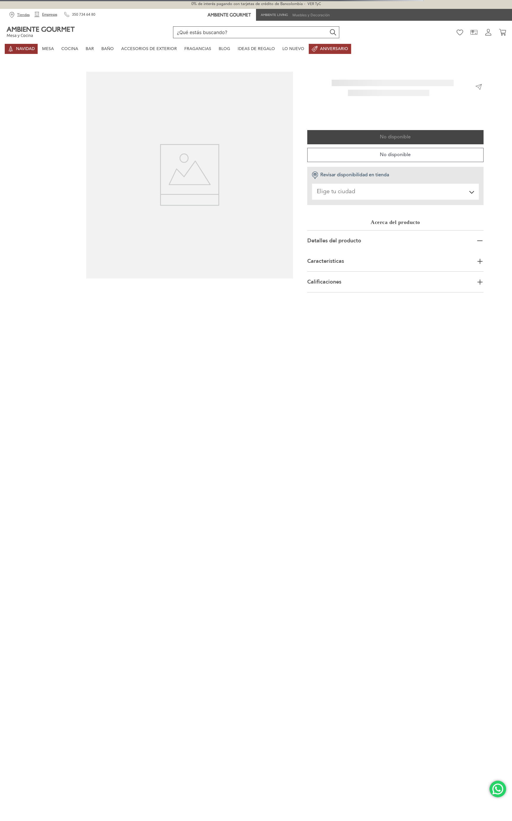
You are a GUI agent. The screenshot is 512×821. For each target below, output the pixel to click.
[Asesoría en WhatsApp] (497, 789)
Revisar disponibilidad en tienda (354, 175)
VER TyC (314, 4)
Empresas (49, 15)
